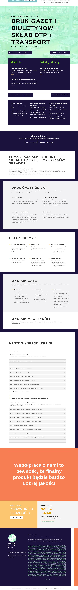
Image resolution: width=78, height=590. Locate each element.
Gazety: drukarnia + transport (65, 0)
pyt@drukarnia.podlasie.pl (48, 521)
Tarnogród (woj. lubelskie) (45, 575)
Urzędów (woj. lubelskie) (42, 576)
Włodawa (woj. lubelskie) (49, 576)
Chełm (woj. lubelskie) (45, 568)
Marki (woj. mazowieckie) (37, 558)
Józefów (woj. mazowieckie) (44, 555)
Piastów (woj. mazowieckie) (48, 561)
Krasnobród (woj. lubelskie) (58, 570)
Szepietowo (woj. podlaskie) (44, 550)
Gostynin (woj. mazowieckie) (36, 554)
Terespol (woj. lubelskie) (53, 575)
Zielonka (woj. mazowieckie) (37, 567)
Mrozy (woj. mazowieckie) (56, 559)
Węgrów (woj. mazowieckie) (37, 566)
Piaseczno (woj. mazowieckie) (39, 561)
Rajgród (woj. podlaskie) (50, 548)
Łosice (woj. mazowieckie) (47, 557)
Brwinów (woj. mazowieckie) (61, 552)
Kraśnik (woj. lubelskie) (50, 570)
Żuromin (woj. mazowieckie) (46, 567)
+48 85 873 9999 (17, 517)
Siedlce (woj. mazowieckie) (46, 551)
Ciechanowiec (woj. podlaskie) (53, 545)
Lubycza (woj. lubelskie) (58, 571)
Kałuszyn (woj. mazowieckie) (52, 555)
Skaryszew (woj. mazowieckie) (33, 564)
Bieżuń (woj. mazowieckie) (37, 552)
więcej (42, 74)
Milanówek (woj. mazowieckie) (46, 558)
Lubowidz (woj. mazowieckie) (55, 557)
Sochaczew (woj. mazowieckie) (43, 564)
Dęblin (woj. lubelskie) (58, 569)
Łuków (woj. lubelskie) (36, 572)
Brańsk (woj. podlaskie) (35, 545)
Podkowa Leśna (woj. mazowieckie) (46, 562)
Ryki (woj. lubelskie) (39, 574)
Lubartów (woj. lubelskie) (51, 571)
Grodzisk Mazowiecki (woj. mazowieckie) (47, 554)
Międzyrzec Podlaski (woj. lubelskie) (45, 572)
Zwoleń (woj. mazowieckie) (56, 567)
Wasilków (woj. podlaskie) (59, 550)
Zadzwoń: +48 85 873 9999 (60, 52)
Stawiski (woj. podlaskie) (42, 549)
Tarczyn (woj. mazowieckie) (47, 565)
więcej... (14, 74)
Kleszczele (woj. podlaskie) (57, 547)
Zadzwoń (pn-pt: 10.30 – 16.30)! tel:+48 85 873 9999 (50, 0)
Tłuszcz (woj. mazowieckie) (57, 565)
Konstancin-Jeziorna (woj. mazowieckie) (43, 556)
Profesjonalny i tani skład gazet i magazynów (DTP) (52, 2)
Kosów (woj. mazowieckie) (53, 556)
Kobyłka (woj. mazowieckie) (32, 556)
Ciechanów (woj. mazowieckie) (42, 553)
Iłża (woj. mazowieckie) (35, 555)
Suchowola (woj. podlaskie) (51, 549)
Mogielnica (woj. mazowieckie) (37, 559)
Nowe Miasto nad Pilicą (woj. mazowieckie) (57, 560)
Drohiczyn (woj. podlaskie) (54, 546)
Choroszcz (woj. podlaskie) (43, 545)
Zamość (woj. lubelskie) (59, 568)
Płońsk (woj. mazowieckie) (36, 562)
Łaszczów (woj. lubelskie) (36, 571)
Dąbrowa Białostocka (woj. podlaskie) (44, 546)
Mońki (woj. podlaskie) (34, 548)
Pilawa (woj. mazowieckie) (57, 561)
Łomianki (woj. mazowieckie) (38, 557)
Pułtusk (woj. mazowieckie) (47, 563)
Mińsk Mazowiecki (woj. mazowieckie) (56, 558)
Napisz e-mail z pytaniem (31, 142)
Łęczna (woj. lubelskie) (44, 571)
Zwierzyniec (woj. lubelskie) (58, 576)
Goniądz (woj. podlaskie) (62, 546)
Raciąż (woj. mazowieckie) (56, 563)
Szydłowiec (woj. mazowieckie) (38, 565)
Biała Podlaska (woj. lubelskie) (37, 568)
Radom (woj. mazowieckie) (37, 551)
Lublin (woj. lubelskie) (52, 568)
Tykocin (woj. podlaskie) (51, 550)
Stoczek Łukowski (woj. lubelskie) (56, 574)
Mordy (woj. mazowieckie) (47, 559)
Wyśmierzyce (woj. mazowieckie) (56, 566)
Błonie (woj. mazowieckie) (45, 552)
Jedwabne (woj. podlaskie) (48, 547)
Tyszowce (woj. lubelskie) (35, 576)
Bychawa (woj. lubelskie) (51, 569)
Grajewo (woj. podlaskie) (32, 547)
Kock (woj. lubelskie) (44, 570)
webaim (45, 579)
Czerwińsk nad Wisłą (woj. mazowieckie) (54, 553)
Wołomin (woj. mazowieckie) (46, 566)
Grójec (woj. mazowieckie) (57, 554)
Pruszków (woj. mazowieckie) (56, 562)
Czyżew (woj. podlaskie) (35, 546)
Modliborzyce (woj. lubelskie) (56, 572)
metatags (49, 579)
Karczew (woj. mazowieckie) (61, 555)
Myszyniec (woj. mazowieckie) (36, 560)
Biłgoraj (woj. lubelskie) (43, 569)
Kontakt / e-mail (65, 2)
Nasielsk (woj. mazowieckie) (46, 560)
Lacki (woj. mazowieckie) (62, 556)
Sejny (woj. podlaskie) (57, 548)
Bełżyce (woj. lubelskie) (36, 569)
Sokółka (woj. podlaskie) (35, 549)
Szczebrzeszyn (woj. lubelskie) (36, 575)
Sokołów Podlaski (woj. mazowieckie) (54, 564)
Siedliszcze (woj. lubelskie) (47, 574)
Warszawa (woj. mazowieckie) (55, 551)
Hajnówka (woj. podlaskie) (40, 547)
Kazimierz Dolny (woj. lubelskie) (35, 570)
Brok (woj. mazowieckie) (53, 552)
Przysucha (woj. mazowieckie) (37, 563)
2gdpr (46, 579)
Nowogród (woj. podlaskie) (42, 548)
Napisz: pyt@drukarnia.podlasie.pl (20, 52)
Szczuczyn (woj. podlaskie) (35, 550)
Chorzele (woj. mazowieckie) (32, 553)
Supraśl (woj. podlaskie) (58, 549)
